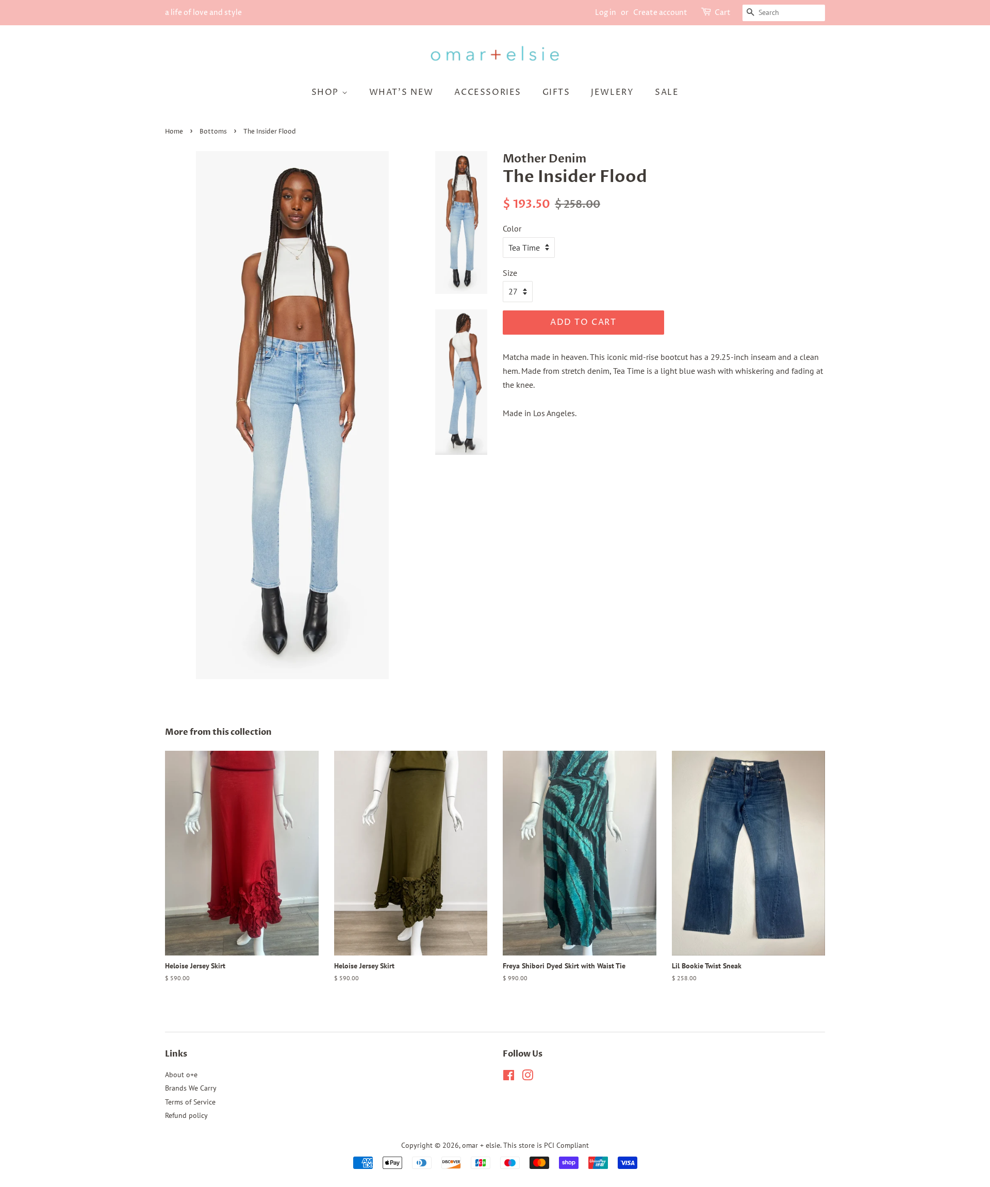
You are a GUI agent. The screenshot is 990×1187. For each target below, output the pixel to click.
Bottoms (213, 131)
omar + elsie (481, 1145)
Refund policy (186, 1115)
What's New (401, 92)
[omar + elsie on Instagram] (527, 1077)
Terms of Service (190, 1102)
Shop (326, 92)
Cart (723, 13)
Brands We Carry (191, 1088)
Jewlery (612, 92)
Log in (605, 13)
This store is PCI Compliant (546, 1145)
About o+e (181, 1074)
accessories (487, 92)
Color (512, 228)
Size (510, 273)
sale (667, 92)
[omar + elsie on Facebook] (509, 1077)
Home (174, 131)
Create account (660, 13)
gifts (556, 92)
